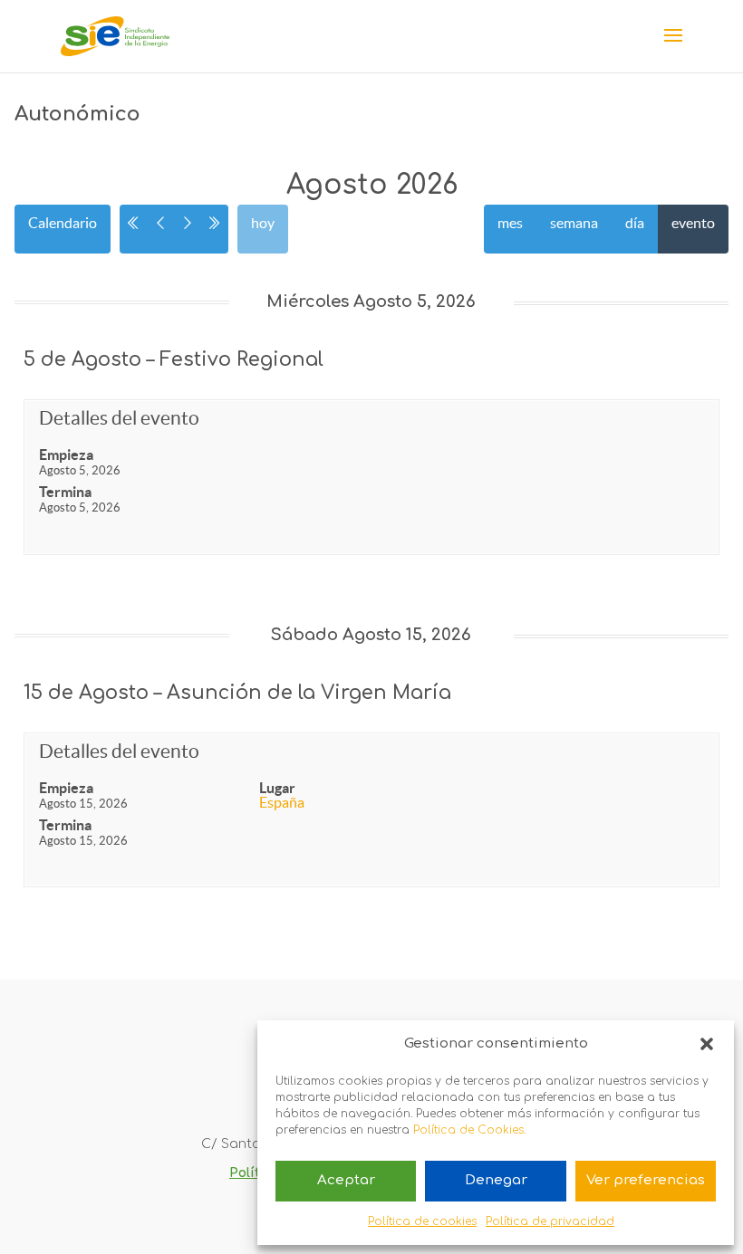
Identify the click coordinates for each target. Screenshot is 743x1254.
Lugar (277, 788)
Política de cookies (422, 1221)
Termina (65, 491)
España (281, 802)
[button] (707, 1044)
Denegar (496, 1180)
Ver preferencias (645, 1180)
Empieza (66, 454)
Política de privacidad (550, 1221)
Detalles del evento (119, 418)
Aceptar (346, 1180)
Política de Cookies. (469, 1130)
